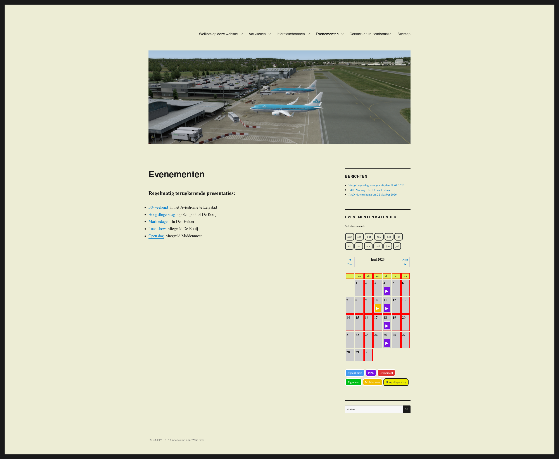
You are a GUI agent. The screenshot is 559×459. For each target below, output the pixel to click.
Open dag (156, 235)
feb (349, 246)
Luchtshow (157, 228)
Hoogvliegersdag (161, 214)
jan (398, 237)
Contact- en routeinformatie (371, 33)
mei (378, 246)
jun (388, 246)
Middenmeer (372, 382)
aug (349, 237)
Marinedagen (158, 221)
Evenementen (327, 33)
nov (379, 237)
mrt (359, 246)
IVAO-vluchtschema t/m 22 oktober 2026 (373, 194)
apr (368, 246)
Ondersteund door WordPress (187, 440)
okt (369, 237)
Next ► (405, 262)
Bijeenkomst (354, 373)
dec (389, 237)
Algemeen (353, 382)
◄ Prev (350, 262)
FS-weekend (158, 207)
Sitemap (404, 33)
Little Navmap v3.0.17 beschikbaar (369, 190)
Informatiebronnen (291, 33)
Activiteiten (257, 33)
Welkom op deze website (218, 33)
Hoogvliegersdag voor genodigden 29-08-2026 (376, 185)
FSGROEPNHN (157, 440)
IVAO (371, 373)
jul (397, 246)
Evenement (386, 373)
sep (359, 237)
